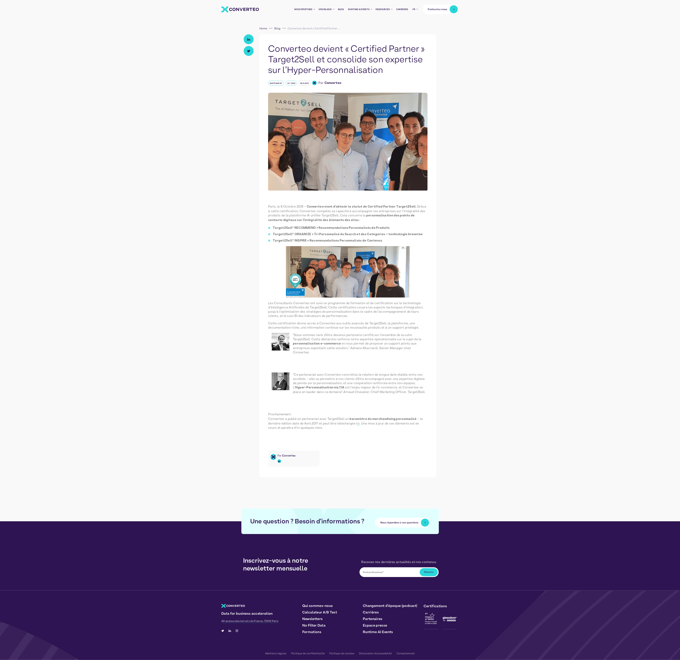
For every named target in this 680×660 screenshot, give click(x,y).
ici (357, 423)
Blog (277, 28)
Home (263, 28)
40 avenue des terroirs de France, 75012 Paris (249, 621)
